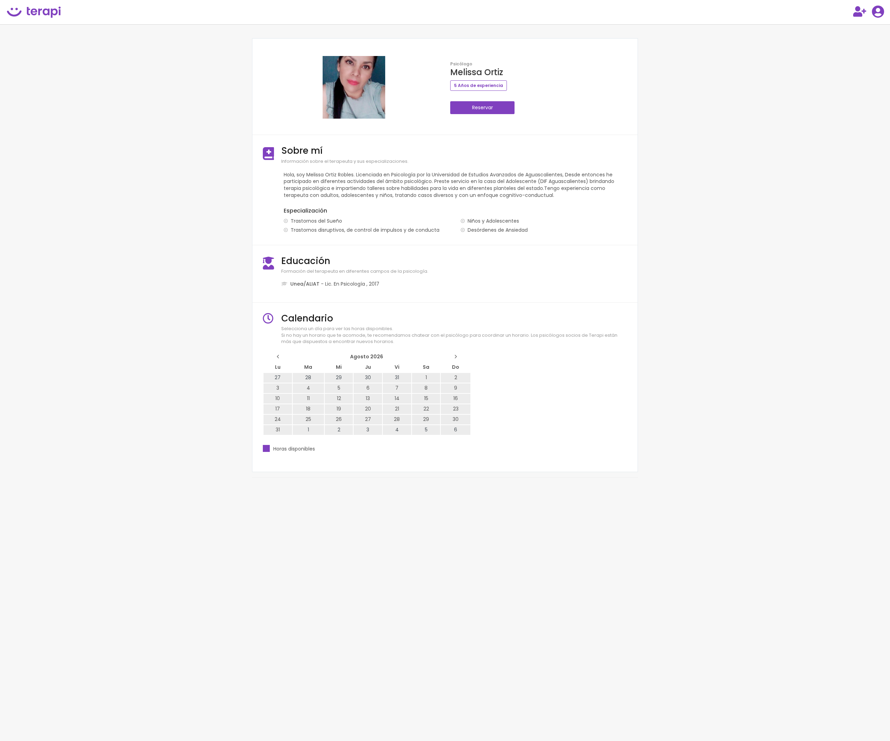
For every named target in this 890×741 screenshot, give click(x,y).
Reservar (482, 107)
